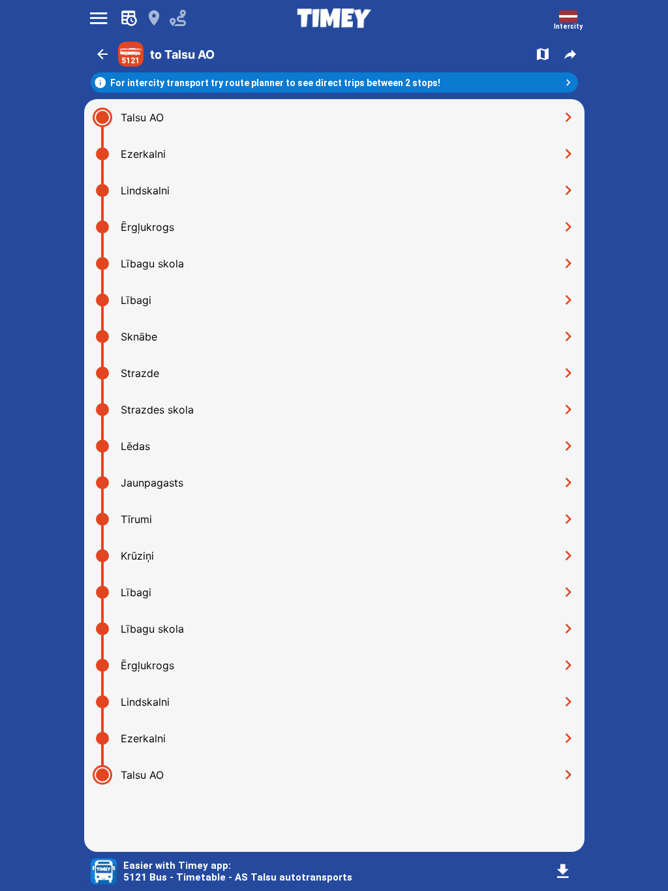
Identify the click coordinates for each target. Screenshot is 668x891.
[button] (102, 54)
